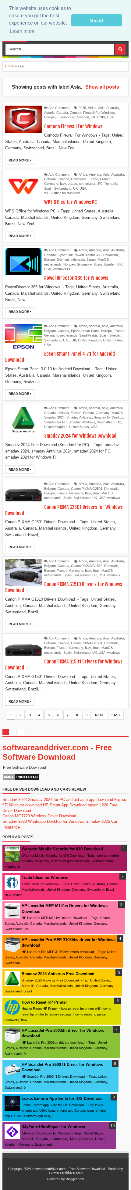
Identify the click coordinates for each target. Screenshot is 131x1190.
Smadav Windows (82, 422)
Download (78, 179)
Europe (49, 117)
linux (96, 493)
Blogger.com (75, 1179)
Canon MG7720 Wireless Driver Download (39, 816)
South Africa (106, 422)
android (94, 326)
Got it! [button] (96, 20)
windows (113, 498)
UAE (66, 340)
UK (93, 117)
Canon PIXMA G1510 (86, 566)
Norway (69, 264)
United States (113, 340)
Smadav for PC (55, 422)
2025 (82, 108)
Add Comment (58, 108)
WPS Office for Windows (62, 193)
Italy (63, 183)
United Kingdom (89, 340)
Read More (19, 160)
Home (9, 66)
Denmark (111, 488)
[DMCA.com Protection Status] (20, 779)
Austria (49, 112)
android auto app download (89, 799)
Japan (72, 183)
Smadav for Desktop (109, 417)
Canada (62, 112)
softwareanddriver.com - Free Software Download (57, 752)
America (95, 174)
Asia (101, 108)
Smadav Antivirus (79, 417)
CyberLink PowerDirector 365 (79, 255)
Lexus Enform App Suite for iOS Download (62, 1098)
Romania (111, 183)
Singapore (84, 264)
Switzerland (62, 188)
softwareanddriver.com (66, 1172)
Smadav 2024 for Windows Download (80, 436)
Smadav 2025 (98, 821)
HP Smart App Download (65, 805)
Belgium (50, 179)
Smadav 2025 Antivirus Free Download (58, 973)
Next (99, 715)
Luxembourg (66, 117)
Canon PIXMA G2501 (86, 488)
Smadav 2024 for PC (46, 799)
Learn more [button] (22, 31)
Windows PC (62, 269)
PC (100, 183)
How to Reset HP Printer (44, 1002)
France (105, 179)
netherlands (87, 183)
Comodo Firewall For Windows (92, 112)
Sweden (83, 117)
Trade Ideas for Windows (45, 877)
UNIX (101, 117)
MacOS (103, 259)
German (63, 259)
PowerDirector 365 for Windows (76, 278)
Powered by (56, 1179)
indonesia (78, 259)
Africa (92, 108)
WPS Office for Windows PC (70, 202)
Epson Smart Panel (85, 331)
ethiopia (63, 413)
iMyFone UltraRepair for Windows (53, 1126)
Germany (51, 183)
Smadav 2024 (54, 417)
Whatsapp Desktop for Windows (56, 821)
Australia (112, 108)
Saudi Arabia (88, 335)
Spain (48, 188)
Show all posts (102, 87)
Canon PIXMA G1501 (86, 643)
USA (110, 117)
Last (116, 715)
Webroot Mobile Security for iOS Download (62, 849)
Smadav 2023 (14, 821)
